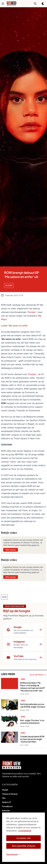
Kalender (6, 810)
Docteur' (32, 374)
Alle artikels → (38, 675)
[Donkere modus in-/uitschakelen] (43, 3)
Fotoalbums (7, 806)
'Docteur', (32, 312)
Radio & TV (6, 802)
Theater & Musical (9, 794)
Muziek (5, 790)
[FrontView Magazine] (11, 765)
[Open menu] (3, 3)
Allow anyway (10, 550)
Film (4, 798)
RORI (23, 679)
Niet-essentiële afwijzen (23, 846)
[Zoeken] (35, 3)
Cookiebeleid (24, 830)
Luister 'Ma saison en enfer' (14, 325)
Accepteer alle (23, 838)
